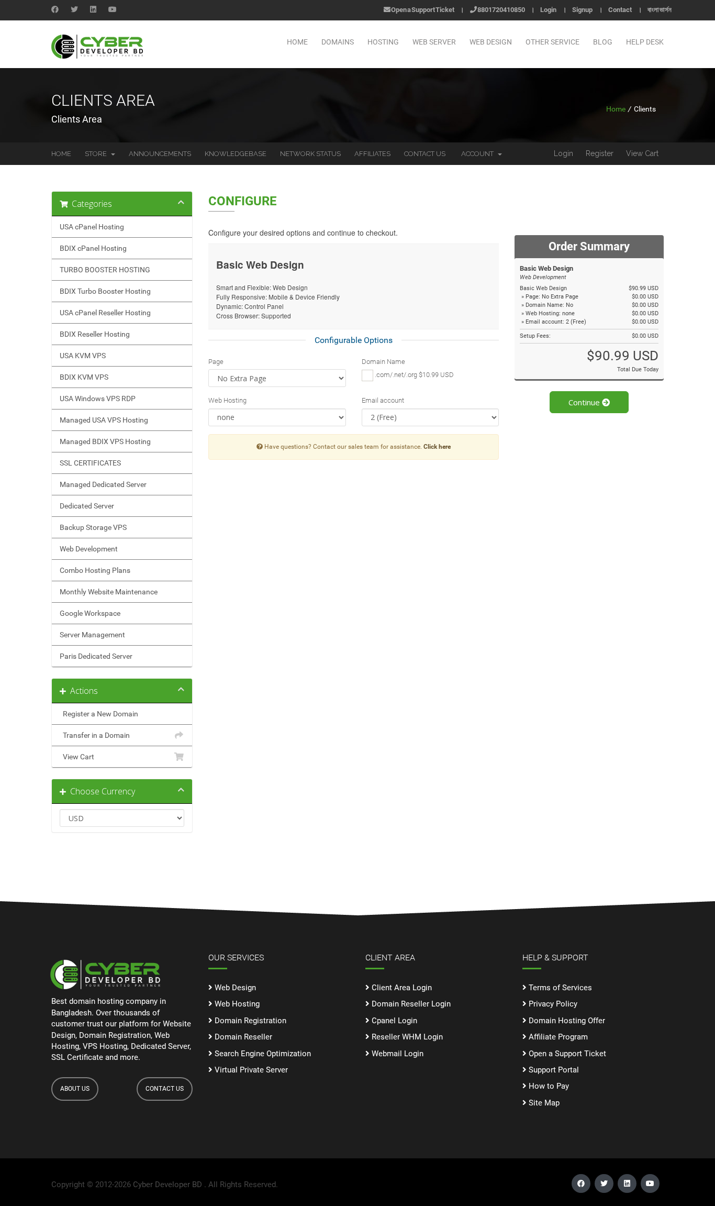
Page (216, 362)
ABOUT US (75, 1088)
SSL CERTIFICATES (90, 463)
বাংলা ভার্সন (659, 10)
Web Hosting (227, 400)
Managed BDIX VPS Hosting (105, 441)
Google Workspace (90, 613)
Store (97, 154)
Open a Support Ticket (422, 10)
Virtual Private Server (250, 1070)
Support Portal (553, 1070)
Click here (437, 446)
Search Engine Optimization (262, 1053)
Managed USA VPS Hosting (104, 420)
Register (599, 153)
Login (548, 10)
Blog (602, 42)
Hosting (383, 42)
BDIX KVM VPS (84, 377)
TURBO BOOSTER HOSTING (105, 269)
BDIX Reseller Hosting (95, 334)
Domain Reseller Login (410, 1004)
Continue (585, 402)
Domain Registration (249, 1020)
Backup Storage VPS (93, 527)
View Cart (642, 153)
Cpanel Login (393, 1020)
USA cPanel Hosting (92, 227)
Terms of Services (559, 987)
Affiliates (372, 154)
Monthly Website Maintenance (109, 592)
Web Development (89, 549)
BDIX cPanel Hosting (93, 248)
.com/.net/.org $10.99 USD (413, 375)
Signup (582, 10)
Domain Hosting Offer (566, 1020)
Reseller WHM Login (406, 1037)
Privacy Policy (552, 1004)
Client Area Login (401, 987)
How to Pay (548, 1086)
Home (297, 42)
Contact (620, 10)
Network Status (310, 154)
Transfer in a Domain (95, 735)
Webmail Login (396, 1053)
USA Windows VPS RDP (98, 398)
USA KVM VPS (83, 355)
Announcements (160, 154)
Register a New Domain (99, 714)
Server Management (92, 634)
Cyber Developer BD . (169, 1184)
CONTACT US (165, 1088)
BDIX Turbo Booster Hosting (105, 291)
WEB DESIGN (491, 42)
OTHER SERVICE (552, 42)
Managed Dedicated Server (103, 484)
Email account (383, 400)
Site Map (543, 1103)
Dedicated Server (87, 506)
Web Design (234, 987)
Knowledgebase (235, 154)
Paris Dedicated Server (96, 656)
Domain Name (383, 362)
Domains (337, 42)
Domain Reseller (242, 1037)
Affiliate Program (557, 1037)
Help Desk (645, 42)
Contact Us (424, 154)
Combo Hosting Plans (95, 570)
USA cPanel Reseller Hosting (105, 312)
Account (479, 154)
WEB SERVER (434, 42)
